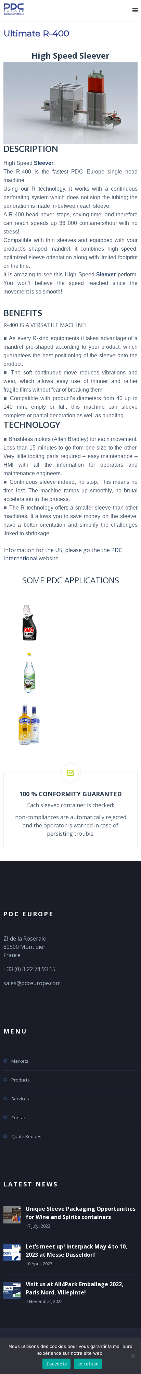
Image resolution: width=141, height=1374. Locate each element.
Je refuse (88, 1363)
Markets (19, 1061)
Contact (19, 1117)
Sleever (43, 163)
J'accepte (56, 1363)
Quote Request (27, 1136)
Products (20, 1080)
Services (20, 1099)
